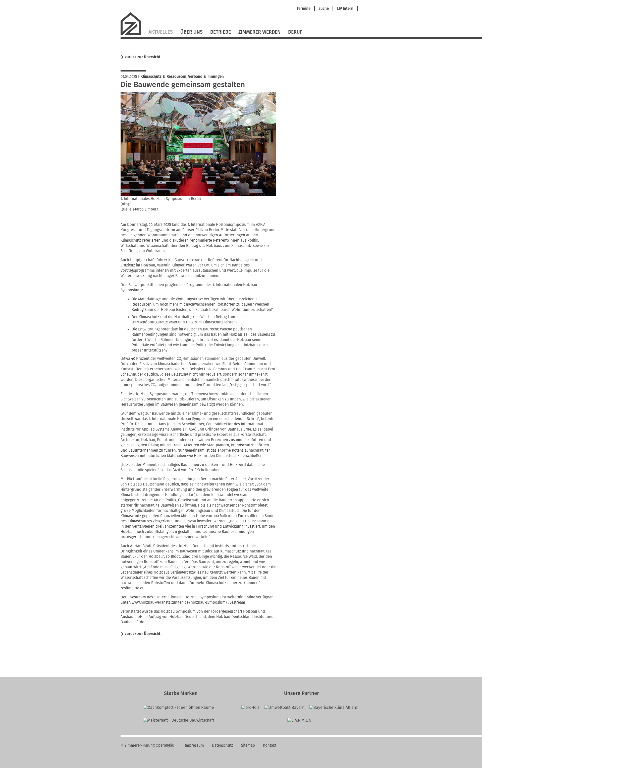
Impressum (194, 745)
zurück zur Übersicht (142, 57)
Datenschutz (222, 745)
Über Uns (191, 32)
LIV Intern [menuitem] (345, 9)
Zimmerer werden (259, 32)
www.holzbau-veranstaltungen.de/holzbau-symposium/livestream (188, 602)
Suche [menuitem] (323, 9)
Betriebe (220, 32)
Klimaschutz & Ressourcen (163, 76)
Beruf (295, 32)
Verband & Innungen (206, 76)
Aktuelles (160, 32)
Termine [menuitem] (303, 9)
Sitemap (248, 745)
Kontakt (269, 745)
